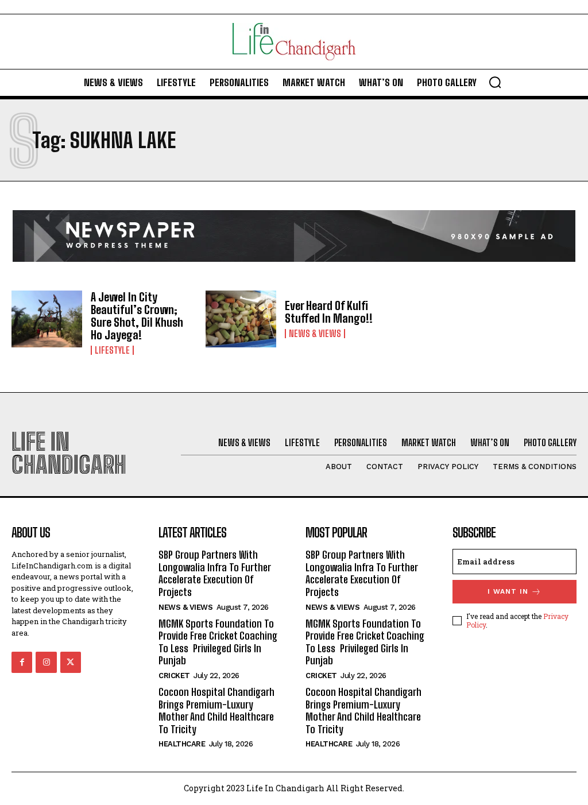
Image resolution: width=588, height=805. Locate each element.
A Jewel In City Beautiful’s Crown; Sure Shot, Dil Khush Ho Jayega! (137, 316)
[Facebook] (21, 662)
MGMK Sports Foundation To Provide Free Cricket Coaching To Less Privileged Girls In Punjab (217, 642)
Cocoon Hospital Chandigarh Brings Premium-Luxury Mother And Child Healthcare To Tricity (216, 711)
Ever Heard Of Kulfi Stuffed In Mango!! (329, 312)
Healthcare (181, 744)
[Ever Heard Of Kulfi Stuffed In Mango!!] (241, 319)
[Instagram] (46, 662)
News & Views (315, 333)
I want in (508, 591)
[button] (495, 82)
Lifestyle (112, 350)
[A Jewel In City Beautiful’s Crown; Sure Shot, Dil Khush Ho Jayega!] (46, 319)
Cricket (174, 675)
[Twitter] (70, 662)
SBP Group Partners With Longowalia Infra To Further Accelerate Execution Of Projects (214, 573)
